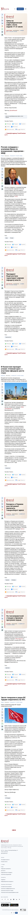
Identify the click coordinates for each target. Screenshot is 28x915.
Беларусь (14, 579)
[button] (2, 14)
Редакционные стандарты (6, 872)
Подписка (3, 879)
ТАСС (16, 196)
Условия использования (6, 886)
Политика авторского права (7, 890)
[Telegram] (14, 899)
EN (11, 912)
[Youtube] (11, 899)
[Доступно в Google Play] (14, 905)
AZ (14, 912)
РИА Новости (19, 638)
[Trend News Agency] (4, 841)
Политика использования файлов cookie (9, 892)
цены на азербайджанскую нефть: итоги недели (14, 117)
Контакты (3, 870)
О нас (2, 866)
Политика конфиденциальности (8, 888)
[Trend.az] (5, 9)
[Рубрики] (25, 9)
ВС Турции (8, 798)
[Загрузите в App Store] (5, 905)
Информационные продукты (7, 881)
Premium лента (4, 861)
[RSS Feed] (19, 899)
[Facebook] (5, 899)
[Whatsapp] (2, 899)
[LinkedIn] (16, 899)
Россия (11, 238)
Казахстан (8, 468)
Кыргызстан (8, 337)
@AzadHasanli (13, 110)
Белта (22, 529)
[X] (8, 899)
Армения (7, 667)
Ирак (7, 238)
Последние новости (5, 859)
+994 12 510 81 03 (4, 851)
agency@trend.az (4, 853)
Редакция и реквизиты (6, 868)
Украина (7, 579)
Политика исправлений (6, 874)
